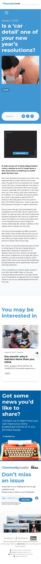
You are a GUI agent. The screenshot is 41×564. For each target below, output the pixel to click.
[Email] (23, 116)
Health (5, 90)
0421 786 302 (26, 550)
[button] (31, 4)
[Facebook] (28, 116)
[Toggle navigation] (6, 12)
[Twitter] (32, 116)
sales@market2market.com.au (21, 552)
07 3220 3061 (16, 550)
